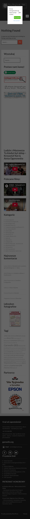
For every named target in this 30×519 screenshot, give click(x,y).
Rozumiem (17, 17)
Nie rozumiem (17, 20)
